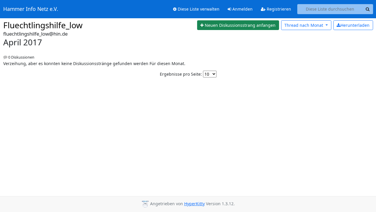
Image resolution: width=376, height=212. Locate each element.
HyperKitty (194, 203)
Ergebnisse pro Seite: (181, 74)
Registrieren (278, 9)
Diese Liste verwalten (198, 9)
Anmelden (242, 9)
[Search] (367, 9)
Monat (304, 25)
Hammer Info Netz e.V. (30, 9)
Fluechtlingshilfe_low (43, 25)
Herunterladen (355, 25)
